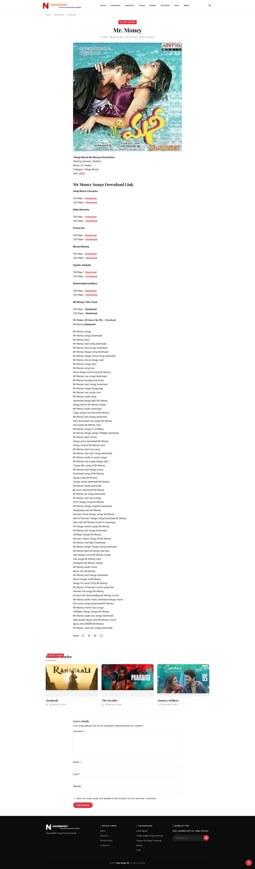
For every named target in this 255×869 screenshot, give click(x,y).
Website (77, 786)
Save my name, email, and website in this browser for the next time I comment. (116, 798)
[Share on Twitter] (82, 635)
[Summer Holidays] (183, 680)
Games (139, 845)
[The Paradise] (127, 680)
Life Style (165, 5)
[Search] (209, 5)
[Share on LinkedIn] (95, 635)
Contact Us (105, 845)
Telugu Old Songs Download (149, 840)
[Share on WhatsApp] (101, 635)
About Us (104, 836)
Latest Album (59, 15)
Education (115, 5)
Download (91, 198)
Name (77, 762)
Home (103, 5)
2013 (82, 173)
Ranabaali (52, 700)
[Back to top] (249, 863)
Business (129, 5)
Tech (176, 5)
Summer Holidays (168, 700)
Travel (142, 5)
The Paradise (110, 700)
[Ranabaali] (72, 680)
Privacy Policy (106, 840)
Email (76, 774)
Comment (79, 731)
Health (153, 5)
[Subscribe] (206, 837)
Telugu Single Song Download (149, 836)
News (186, 5)
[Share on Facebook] (89, 635)
